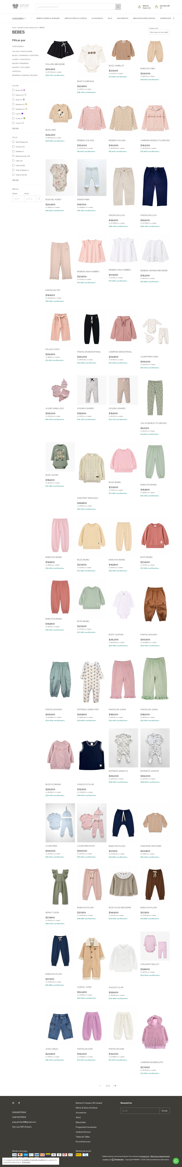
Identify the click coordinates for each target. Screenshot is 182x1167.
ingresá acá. (144, 1156)
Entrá (145, 6)
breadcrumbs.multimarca (28, 27)
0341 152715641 (19, 1117)
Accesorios (97, 18)
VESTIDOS (16, 71)
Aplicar (39, 199)
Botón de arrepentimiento (160, 1156)
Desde (14, 193)
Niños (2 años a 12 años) (76, 18)
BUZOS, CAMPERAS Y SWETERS (25, 55)
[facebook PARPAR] (19, 1103)
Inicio (14, 27)
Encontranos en (83, 1141)
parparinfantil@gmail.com (24, 1122)
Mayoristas (122, 18)
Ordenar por (153, 28)
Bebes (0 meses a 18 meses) (48, 18)
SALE (110, 18)
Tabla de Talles (83, 1136)
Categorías (17, 18)
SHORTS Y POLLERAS (21, 67)
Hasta (26, 193)
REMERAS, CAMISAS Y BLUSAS (24, 75)
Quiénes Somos (167, 18)
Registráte (147, 8)
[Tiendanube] (113, 1160)
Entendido (26, 1162)
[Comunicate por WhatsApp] (176, 1161)
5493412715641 (19, 1112)
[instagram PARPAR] (13, 1103)
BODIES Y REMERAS (20, 63)
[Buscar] (118, 7)
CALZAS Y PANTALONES (22, 51)
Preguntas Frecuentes (144, 18)
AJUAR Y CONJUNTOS (21, 59)
